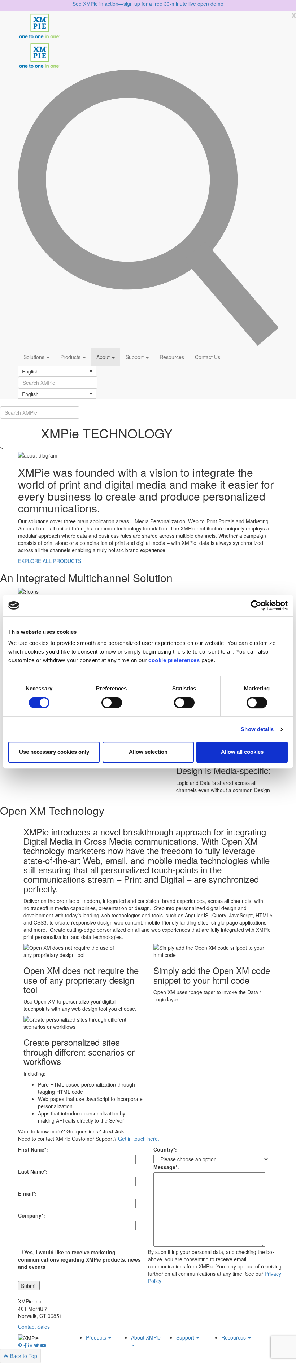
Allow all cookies (242, 752)
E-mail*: (27, 1193)
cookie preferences (174, 660)
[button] (57, 371)
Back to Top (23, 1355)
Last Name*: (33, 1171)
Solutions (34, 357)
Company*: (31, 1215)
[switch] (111, 702)
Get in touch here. (138, 1138)
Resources (172, 357)
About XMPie (146, 1337)
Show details (257, 729)
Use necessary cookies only (54, 752)
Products (71, 357)
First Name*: (33, 1149)
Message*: (166, 1167)
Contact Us (207, 357)
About (103, 357)
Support (135, 357)
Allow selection (148, 752)
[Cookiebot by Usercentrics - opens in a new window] (256, 605)
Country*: (165, 1149)
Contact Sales (34, 1326)
